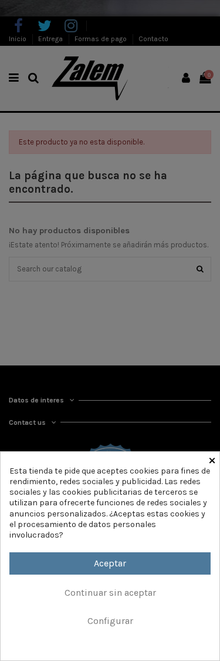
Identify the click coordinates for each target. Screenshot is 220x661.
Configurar (110, 620)
